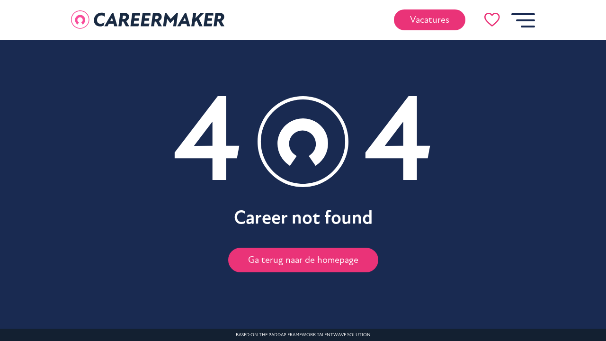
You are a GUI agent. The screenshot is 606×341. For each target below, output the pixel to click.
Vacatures (429, 20)
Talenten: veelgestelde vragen (305, 184)
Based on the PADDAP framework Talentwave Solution (303, 334)
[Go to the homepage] (147, 19)
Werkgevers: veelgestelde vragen (305, 207)
